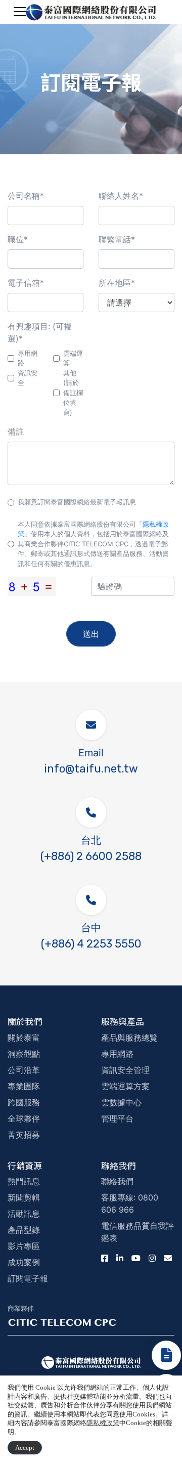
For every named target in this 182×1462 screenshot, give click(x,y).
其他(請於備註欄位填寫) (73, 392)
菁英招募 (24, 1135)
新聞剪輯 (24, 1197)
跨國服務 (24, 1102)
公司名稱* (26, 196)
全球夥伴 (24, 1118)
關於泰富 (24, 1038)
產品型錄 (24, 1230)
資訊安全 (27, 378)
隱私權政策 (102, 1423)
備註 (16, 431)
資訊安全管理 (125, 1070)
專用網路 (27, 358)
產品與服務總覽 (129, 1038)
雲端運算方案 (125, 1086)
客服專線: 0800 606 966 (129, 1203)
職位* (18, 239)
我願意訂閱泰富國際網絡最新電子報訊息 (77, 502)
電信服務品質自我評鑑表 (137, 1232)
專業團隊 (24, 1086)
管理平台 (117, 1118)
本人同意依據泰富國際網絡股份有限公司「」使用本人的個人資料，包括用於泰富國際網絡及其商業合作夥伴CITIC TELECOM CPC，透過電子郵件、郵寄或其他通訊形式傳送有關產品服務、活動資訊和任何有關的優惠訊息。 (93, 544)
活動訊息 (24, 1214)
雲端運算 (73, 358)
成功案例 (24, 1262)
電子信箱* (26, 283)
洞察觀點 (24, 1054)
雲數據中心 (121, 1102)
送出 (91, 634)
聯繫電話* (117, 239)
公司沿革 (24, 1070)
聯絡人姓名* (121, 196)
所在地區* (117, 283)
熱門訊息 (24, 1181)
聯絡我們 (117, 1181)
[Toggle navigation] (19, 11)
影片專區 (24, 1246)
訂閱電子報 (28, 1278)
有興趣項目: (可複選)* (40, 332)
